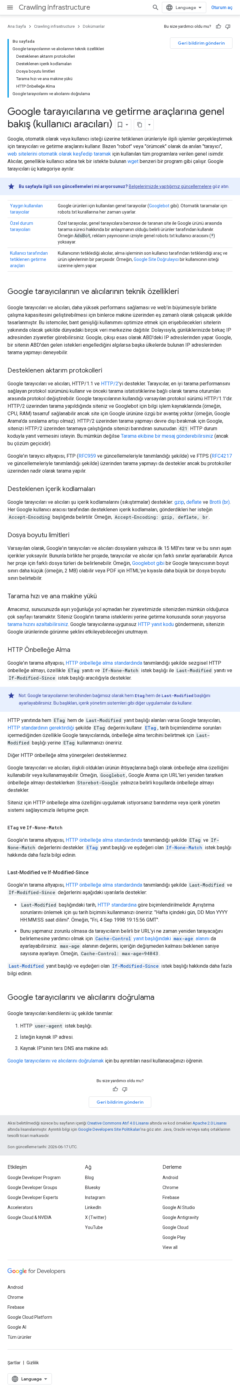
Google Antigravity (180, 1217)
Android (170, 1177)
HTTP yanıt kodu (156, 624)
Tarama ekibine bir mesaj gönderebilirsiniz (167, 436)
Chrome (170, 1187)
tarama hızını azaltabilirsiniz (38, 624)
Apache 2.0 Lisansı (209, 1123)
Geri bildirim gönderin (201, 43)
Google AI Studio (178, 1207)
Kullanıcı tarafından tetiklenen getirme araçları (29, 259)
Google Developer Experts (33, 1197)
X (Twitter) (95, 1217)
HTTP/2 (109, 384)
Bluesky (92, 1187)
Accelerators (20, 1207)
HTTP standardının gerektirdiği (41, 728)
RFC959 (87, 456)
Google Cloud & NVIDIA (30, 1217)
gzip (179, 502)
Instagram (95, 1197)
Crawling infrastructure (54, 7)
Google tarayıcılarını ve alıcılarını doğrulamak (56, 1061)
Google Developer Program (34, 1177)
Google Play (174, 1237)
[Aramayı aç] (155, 7)
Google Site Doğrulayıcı (156, 259)
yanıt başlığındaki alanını (152, 939)
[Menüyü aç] (10, 7)
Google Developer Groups (32, 1187)
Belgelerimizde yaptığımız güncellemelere (170, 186)
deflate (194, 502)
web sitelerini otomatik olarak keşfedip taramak (59, 154)
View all (170, 1247)
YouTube (94, 1227)
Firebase (170, 1197)
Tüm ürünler (20, 1337)
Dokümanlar (94, 26)
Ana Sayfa (17, 26)
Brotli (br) (219, 502)
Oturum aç (221, 7)
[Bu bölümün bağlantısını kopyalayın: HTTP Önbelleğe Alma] (76, 650)
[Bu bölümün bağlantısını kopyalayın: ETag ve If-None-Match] (68, 827)
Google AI (17, 1327)
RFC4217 (222, 456)
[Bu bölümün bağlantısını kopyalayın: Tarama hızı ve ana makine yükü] (103, 596)
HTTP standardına (117, 905)
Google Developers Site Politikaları (109, 1129)
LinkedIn (93, 1207)
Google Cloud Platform (30, 1317)
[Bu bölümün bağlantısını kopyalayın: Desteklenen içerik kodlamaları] (101, 489)
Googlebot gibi (148, 563)
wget (133, 161)
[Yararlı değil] (227, 26)
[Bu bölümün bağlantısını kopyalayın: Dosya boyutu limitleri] (75, 535)
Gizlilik (33, 1362)
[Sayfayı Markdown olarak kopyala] (139, 124)
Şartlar (14, 1362)
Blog (89, 1177)
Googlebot (159, 205)
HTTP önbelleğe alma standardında (104, 663)
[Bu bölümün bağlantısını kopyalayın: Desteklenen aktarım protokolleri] (108, 371)
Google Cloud (175, 1227)
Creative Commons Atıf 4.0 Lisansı (118, 1123)
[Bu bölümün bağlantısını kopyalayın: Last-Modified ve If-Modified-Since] (94, 872)
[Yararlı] (218, 26)
